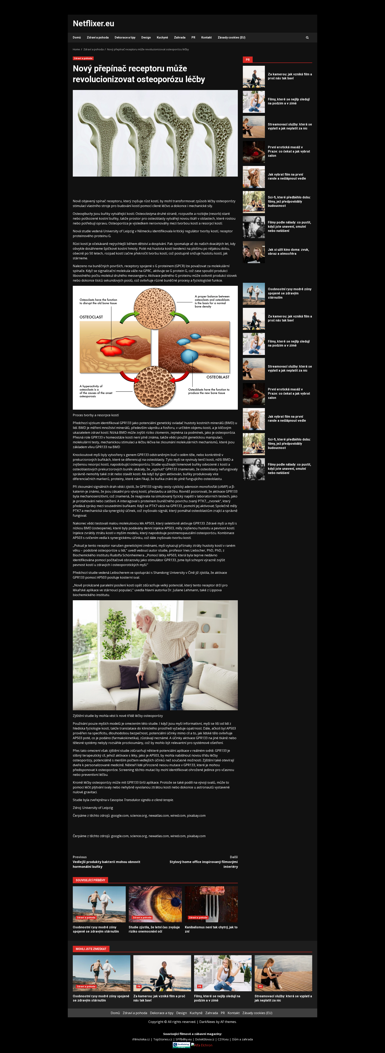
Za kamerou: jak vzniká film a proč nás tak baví (254, 77)
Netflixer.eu (93, 23)
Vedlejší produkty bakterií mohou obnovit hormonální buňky (106, 862)
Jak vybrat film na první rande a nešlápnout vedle (254, 177)
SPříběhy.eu (184, 1039)
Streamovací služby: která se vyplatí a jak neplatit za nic (254, 127)
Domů (77, 37)
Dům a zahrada (242, 1039)
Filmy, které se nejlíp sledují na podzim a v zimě (254, 102)
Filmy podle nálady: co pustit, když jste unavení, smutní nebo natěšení (254, 227)
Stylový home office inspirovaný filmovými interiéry (204, 862)
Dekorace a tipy (125, 37)
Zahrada (179, 37)
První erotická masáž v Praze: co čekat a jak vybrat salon (254, 152)
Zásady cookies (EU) (231, 37)
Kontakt (206, 37)
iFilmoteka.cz (141, 1039)
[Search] (307, 37)
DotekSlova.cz (205, 1039)
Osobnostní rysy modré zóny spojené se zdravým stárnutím (99, 904)
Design (146, 37)
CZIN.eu (223, 1039)
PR (193, 37)
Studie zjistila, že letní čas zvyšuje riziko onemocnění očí (155, 904)
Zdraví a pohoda (98, 37)
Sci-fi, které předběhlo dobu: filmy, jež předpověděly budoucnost (254, 202)
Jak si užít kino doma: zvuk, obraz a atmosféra (254, 252)
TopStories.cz (163, 1039)
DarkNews (207, 1022)
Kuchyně (162, 37)
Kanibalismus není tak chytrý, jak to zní (211, 904)
